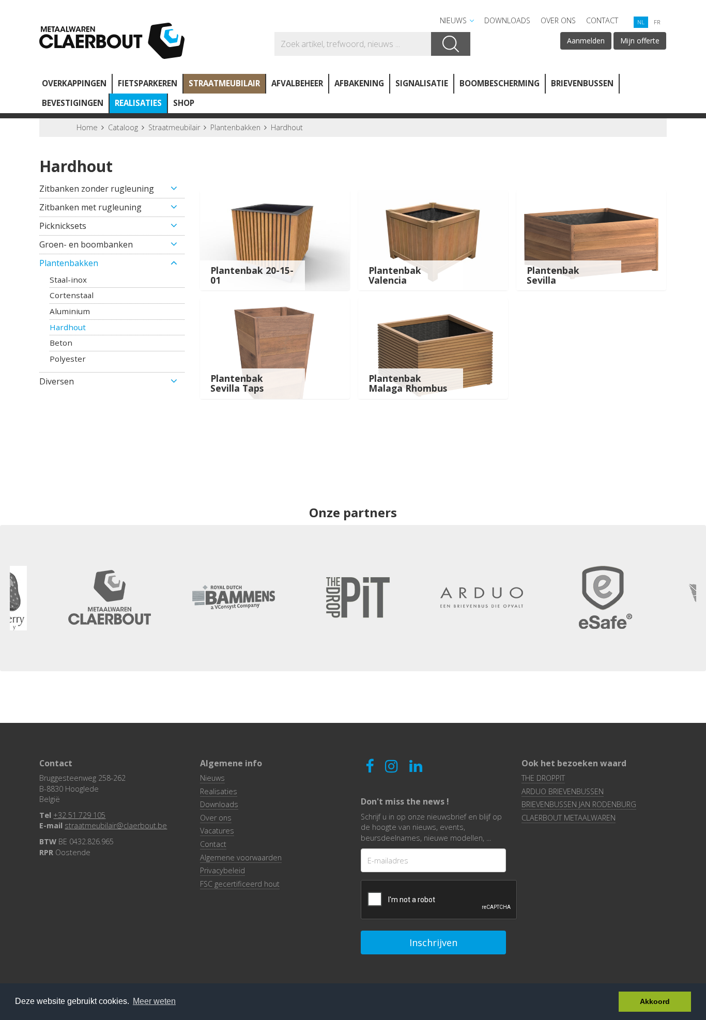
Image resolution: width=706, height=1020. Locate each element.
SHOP (183, 103)
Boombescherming (499, 83)
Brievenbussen (582, 83)
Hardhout (287, 127)
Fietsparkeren (147, 83)
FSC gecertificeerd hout (240, 884)
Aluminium (70, 311)
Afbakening (359, 83)
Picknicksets (62, 225)
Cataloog (123, 127)
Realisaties (138, 103)
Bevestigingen (72, 103)
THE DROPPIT (543, 778)
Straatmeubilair (224, 83)
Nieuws (453, 20)
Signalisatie (421, 83)
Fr (657, 22)
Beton (61, 342)
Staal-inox (68, 279)
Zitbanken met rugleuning (90, 207)
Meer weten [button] (154, 1001)
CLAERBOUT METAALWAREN (568, 818)
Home (87, 127)
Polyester (68, 358)
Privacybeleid (222, 870)
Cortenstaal (72, 295)
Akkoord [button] (655, 1001)
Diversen (56, 381)
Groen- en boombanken (86, 244)
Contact (602, 20)
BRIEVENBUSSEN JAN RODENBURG (578, 804)
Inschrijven (433, 942)
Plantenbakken (235, 127)
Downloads (507, 20)
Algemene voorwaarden (241, 857)
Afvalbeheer (297, 83)
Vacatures (217, 831)
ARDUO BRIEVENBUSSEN (562, 791)
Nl (640, 22)
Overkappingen (74, 83)
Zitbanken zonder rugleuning (96, 188)
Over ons (558, 20)
